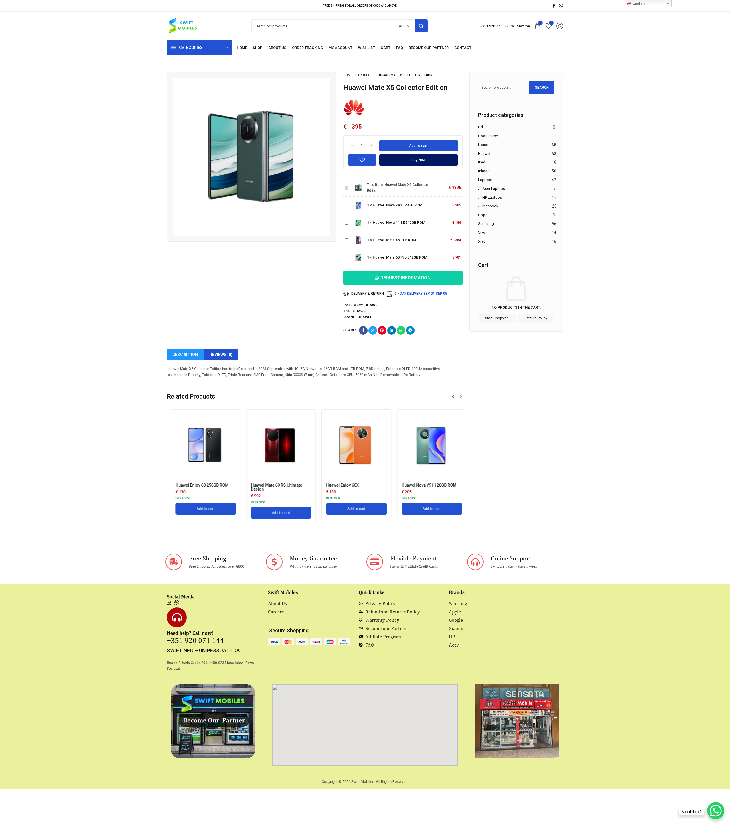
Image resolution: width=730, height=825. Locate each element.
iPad (481, 162)
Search (542, 88)
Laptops (485, 180)
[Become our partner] (429, 48)
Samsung (486, 224)
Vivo (481, 232)
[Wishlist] (366, 48)
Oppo (483, 215)
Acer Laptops (493, 188)
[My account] (340, 48)
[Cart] (385, 48)
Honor (483, 145)
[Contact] (462, 48)
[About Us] (277, 48)
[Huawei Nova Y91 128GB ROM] (352, 444)
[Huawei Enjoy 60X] (277, 444)
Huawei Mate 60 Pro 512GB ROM (400, 257)
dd (480, 127)
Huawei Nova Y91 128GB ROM (397, 205)
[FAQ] (399, 48)
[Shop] (258, 48)
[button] (453, 396)
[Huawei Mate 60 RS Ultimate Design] (201, 444)
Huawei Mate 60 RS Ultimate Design (197, 487)
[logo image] (182, 25)
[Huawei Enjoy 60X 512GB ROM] (428, 444)
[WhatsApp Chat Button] (715, 810)
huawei (360, 311)
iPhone (483, 171)
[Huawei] (354, 107)
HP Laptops (492, 197)
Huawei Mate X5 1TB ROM (394, 240)
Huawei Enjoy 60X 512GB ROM (425, 485)
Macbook (490, 206)
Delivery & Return (367, 294)
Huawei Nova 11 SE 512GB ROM (399, 222)
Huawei (371, 305)
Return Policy (537, 318)
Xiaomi (484, 241)
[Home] (242, 48)
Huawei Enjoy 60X (263, 485)
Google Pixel (488, 136)
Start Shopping (497, 318)
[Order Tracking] (307, 48)
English (638, 3)
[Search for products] (421, 25)
